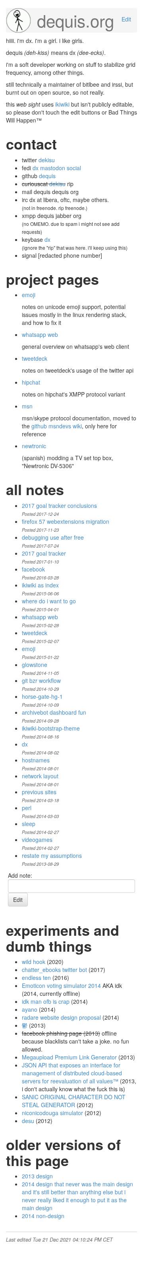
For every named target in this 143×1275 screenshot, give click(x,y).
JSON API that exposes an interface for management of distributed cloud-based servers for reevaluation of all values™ (72, 1073)
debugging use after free (53, 537)
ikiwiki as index (40, 585)
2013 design (37, 1176)
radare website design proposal (61, 1017)
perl (26, 808)
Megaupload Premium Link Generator (69, 1057)
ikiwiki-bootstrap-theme (51, 728)
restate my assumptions (52, 855)
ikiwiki (62, 104)
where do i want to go (49, 601)
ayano (29, 1009)
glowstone (34, 665)
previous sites (39, 792)
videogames (37, 840)
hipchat (31, 382)
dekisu (47, 160)
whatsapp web (40, 334)
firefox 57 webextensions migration (65, 521)
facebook (33, 569)
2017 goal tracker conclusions (59, 505)
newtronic (34, 446)
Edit (126, 19)
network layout (40, 776)
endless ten (36, 978)
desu (28, 1121)
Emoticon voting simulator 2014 (61, 985)
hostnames (36, 760)
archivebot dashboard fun (54, 712)
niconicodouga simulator (52, 1113)
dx (47, 239)
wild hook (33, 962)
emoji (28, 295)
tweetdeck (34, 358)
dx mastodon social (57, 168)
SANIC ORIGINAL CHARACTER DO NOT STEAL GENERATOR (74, 1101)
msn (27, 406)
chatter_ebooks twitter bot (54, 970)
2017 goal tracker (44, 553)
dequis (47, 176)
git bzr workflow (41, 680)
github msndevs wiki (56, 426)
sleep (28, 824)
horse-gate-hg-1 (42, 696)
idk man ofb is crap (46, 1001)
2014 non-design (43, 1216)
